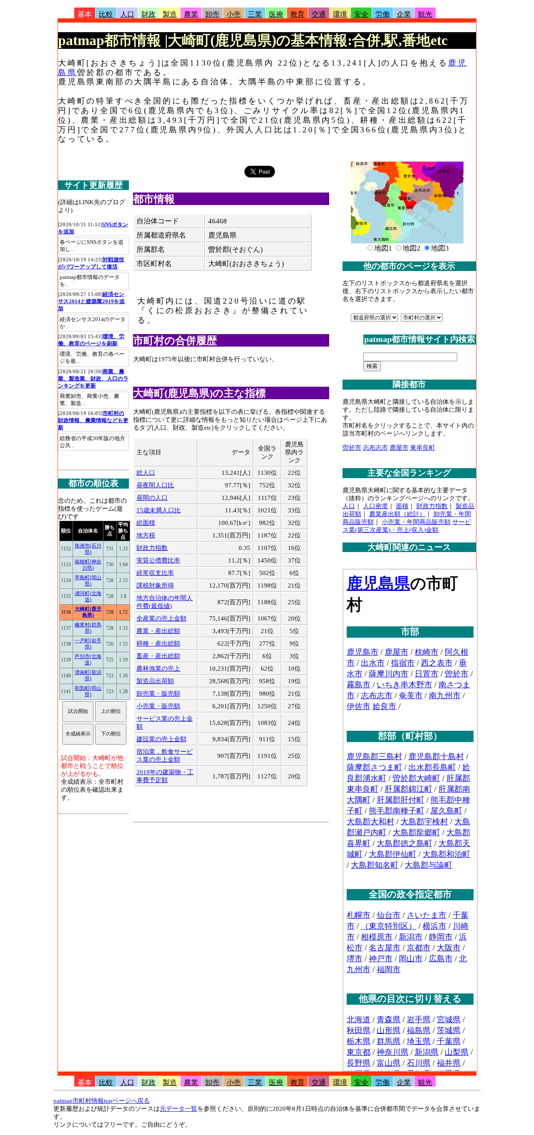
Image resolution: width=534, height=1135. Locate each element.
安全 (361, 14)
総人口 (145, 472)
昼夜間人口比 (155, 485)
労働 (382, 14)
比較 (106, 14)
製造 (170, 14)
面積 (402, 506)
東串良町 (422, 447)
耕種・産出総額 (158, 643)
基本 (85, 14)
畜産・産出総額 (158, 656)
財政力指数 (152, 548)
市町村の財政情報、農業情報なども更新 (93, 420)
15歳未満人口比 (158, 510)
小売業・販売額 (158, 706)
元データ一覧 (178, 1108)
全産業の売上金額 (161, 618)
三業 (255, 14)
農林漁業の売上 (158, 668)
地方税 (145, 535)
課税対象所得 (155, 585)
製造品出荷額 (155, 681)
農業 (191, 14)
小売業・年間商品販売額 (416, 522)
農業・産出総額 (158, 631)
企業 (404, 14)
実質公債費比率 (158, 560)
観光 (425, 14)
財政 (148, 14)
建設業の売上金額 (161, 739)
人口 (127, 14)
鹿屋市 (399, 447)
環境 (340, 14)
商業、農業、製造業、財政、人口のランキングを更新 (93, 379)
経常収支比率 (155, 573)
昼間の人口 (152, 497)
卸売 (212, 14)
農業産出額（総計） (397, 514)
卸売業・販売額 (158, 693)
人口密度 (375, 506)
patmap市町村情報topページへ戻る (101, 1100)
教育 (297, 14)
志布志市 (375, 447)
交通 (319, 14)
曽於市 (352, 447)
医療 (276, 14)
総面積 (145, 522)
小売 (234, 14)
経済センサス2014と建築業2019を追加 (91, 301)
